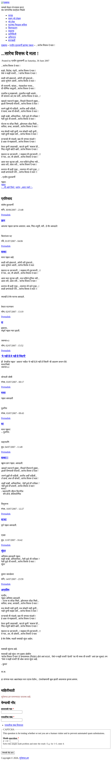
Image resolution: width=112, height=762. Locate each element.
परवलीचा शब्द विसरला (14, 725)
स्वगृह (10, 15)
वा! (2, 423)
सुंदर (3, 550)
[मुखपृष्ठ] (5, 2)
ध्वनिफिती (12, 34)
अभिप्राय (12, 37)
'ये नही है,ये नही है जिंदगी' (13, 356)
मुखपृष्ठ (4, 45)
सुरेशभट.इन (24, 758)
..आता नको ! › (27, 187)
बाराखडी (11, 40)
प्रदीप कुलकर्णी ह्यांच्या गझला (21, 45)
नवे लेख (11, 21)
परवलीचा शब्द (7, 717)
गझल (3, 184)
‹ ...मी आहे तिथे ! (8, 187)
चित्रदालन (12, 28)
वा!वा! (4, 519)
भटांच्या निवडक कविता (17, 25)
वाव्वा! (4, 251)
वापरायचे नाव (7, 709)
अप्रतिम (5, 589)
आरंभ (18, 187)
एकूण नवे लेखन (14, 18)
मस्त (3, 392)
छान (3, 220)
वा (2, 322)
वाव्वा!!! (4, 457)
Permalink (5, 215)
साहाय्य (11, 31)
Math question (11, 738)
